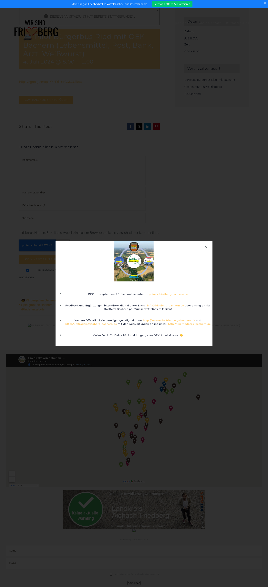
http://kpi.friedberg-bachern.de (189, 323)
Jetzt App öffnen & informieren (172, 4)
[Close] (206, 247)
